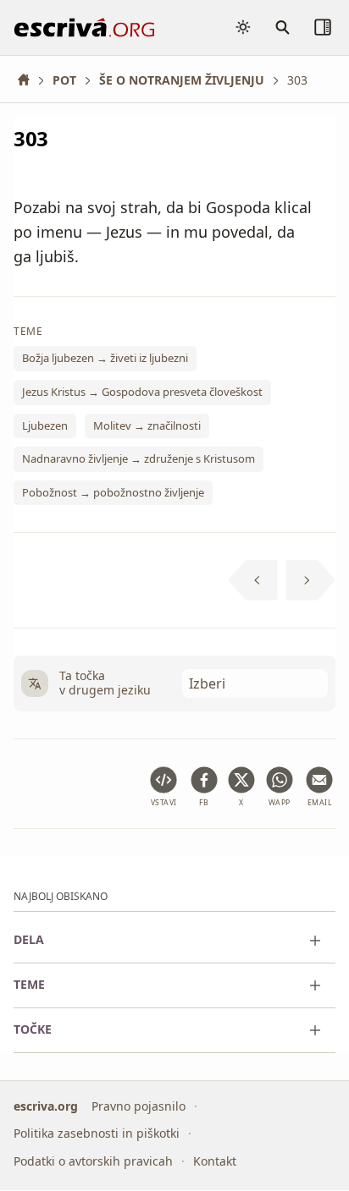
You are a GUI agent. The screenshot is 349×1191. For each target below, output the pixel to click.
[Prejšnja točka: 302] (253, 580)
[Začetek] (30, 80)
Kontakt (214, 1161)
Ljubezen (45, 425)
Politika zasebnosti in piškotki (97, 1134)
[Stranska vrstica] (322, 27)
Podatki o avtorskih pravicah (93, 1161)
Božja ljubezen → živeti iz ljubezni (105, 357)
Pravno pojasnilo (138, 1106)
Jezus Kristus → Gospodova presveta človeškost (142, 391)
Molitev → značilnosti (147, 425)
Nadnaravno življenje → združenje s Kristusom (138, 458)
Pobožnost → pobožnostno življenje (113, 492)
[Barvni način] (243, 27)
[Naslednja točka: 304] (311, 580)
